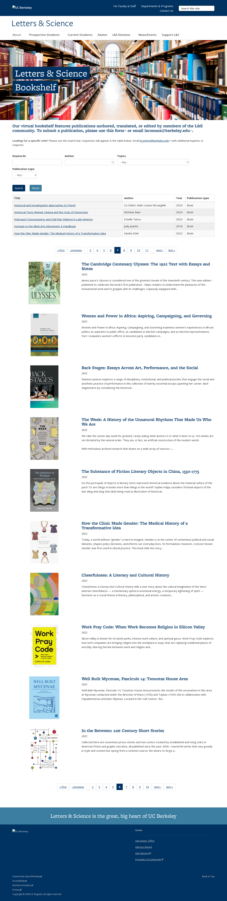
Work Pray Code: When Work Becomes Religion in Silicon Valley (143, 627)
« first (62, 251)
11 (148, 251)
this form (116, 130)
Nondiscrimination (22, 885)
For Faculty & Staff (125, 6)
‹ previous (77, 251)
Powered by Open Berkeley (27, 876)
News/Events (148, 35)
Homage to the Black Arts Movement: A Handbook (45, 226)
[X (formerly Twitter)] (15, 837)
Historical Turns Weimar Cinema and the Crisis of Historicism (51, 212)
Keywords (19, 156)
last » (172, 251)
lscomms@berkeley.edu (168, 130)
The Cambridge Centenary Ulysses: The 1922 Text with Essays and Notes (146, 266)
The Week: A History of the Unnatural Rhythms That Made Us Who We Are (146, 422)
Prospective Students (44, 35)
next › (161, 251)
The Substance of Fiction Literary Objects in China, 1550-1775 (140, 471)
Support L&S (170, 35)
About (17, 35)
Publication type (23, 169)
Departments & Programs (157, 6)
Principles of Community (149, 859)
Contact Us (166, 10)
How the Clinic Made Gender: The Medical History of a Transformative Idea (60, 233)
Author (69, 156)
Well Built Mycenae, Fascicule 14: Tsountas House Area (135, 678)
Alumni (102, 35)
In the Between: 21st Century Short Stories (123, 730)
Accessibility (19, 880)
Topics (121, 156)
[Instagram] (29, 837)
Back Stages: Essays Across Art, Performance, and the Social (140, 367)
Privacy (17, 889)
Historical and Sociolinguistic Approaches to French (45, 205)
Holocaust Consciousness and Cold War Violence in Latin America (53, 219)
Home (138, 830)
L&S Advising (143, 853)
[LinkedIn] (22, 837)
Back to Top (208, 876)
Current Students (80, 35)
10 (139, 251)
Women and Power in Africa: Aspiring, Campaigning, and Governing (147, 316)
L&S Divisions (121, 35)
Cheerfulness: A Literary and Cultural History (125, 575)
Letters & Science (42, 23)
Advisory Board (143, 847)
